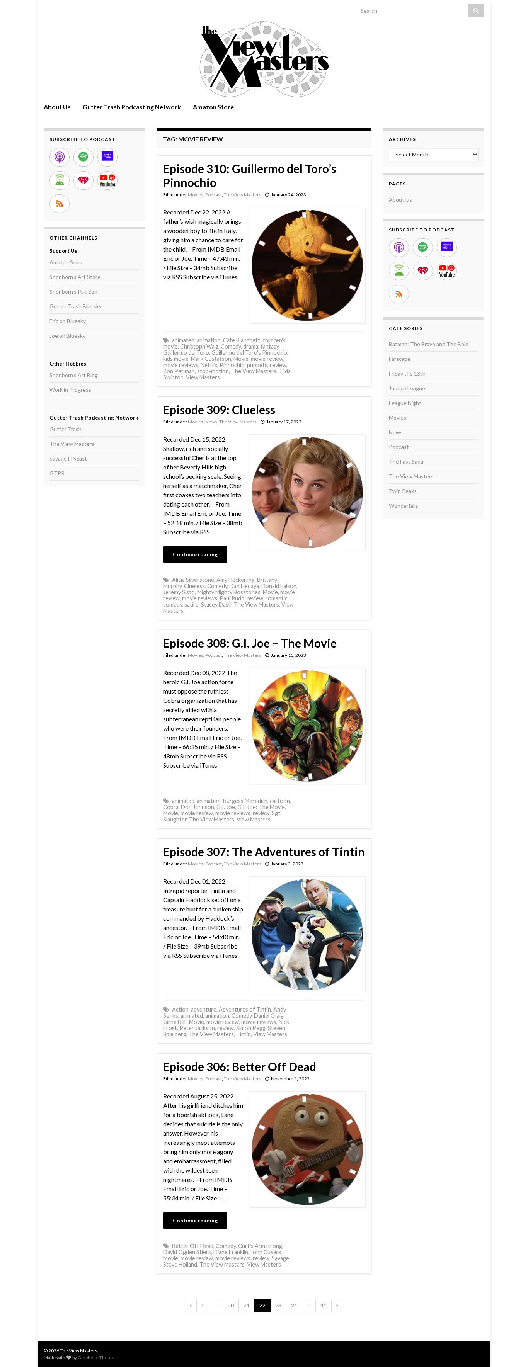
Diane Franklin (230, 1252)
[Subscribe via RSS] (59, 203)
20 (231, 1305)
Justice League (407, 388)
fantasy (270, 346)
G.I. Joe (225, 807)
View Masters (203, 377)
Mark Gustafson (211, 358)
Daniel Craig (269, 1015)
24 (294, 1305)
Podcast (213, 194)
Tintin (243, 1034)
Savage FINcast (68, 458)
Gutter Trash (65, 429)
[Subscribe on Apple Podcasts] (59, 157)
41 (323, 1305)
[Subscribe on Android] (59, 180)
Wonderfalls (403, 505)
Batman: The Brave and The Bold (428, 344)
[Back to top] (510, 1349)
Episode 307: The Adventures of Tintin (264, 852)
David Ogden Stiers (187, 1252)
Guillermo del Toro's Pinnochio (249, 352)
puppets (257, 365)
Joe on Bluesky (67, 335)
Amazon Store (213, 107)
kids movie (176, 358)
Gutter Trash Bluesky (75, 306)
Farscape (399, 358)
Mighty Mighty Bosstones (229, 592)
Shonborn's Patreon (73, 291)
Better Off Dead (192, 1246)
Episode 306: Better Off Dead (239, 1066)
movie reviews (180, 365)
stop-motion (213, 371)
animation (209, 340)
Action (180, 1009)
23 (278, 1305)
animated (183, 340)
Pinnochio (232, 365)
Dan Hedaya (244, 586)
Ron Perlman (179, 371)
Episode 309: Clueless (219, 410)
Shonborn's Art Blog (73, 375)
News (211, 422)
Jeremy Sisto (179, 592)
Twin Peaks (403, 491)
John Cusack (265, 1252)
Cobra (171, 807)
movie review (267, 358)
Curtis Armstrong (260, 1246)
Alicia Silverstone (193, 579)
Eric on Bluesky (67, 321)
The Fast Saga (406, 461)
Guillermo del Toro (186, 352)
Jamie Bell (175, 1021)
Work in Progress (70, 389)
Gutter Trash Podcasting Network (132, 107)
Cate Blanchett (241, 340)
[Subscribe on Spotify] (83, 157)
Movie (241, 358)
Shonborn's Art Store (74, 277)
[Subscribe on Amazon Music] (107, 157)
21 (247, 1305)
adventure (203, 1009)
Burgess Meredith (245, 800)
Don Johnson (197, 807)
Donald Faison (278, 586)
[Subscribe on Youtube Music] (107, 180)
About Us (57, 107)
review (278, 365)
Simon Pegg (251, 1028)
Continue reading (195, 554)
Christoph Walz (199, 346)
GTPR (57, 473)
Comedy (231, 346)
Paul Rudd (232, 598)
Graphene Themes (97, 1357)
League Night (405, 403)
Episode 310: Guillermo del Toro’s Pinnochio (249, 175)
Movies (195, 194)
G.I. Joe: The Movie (261, 807)
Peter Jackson (197, 1028)
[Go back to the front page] (264, 59)
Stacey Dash (216, 604)
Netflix (209, 365)
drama (250, 346)
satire (191, 604)
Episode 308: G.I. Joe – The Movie (250, 643)
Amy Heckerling (235, 579)
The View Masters (242, 194)
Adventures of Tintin (245, 1009)
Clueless (194, 586)
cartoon (280, 800)
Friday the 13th (407, 373)
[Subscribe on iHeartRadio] (83, 180)
